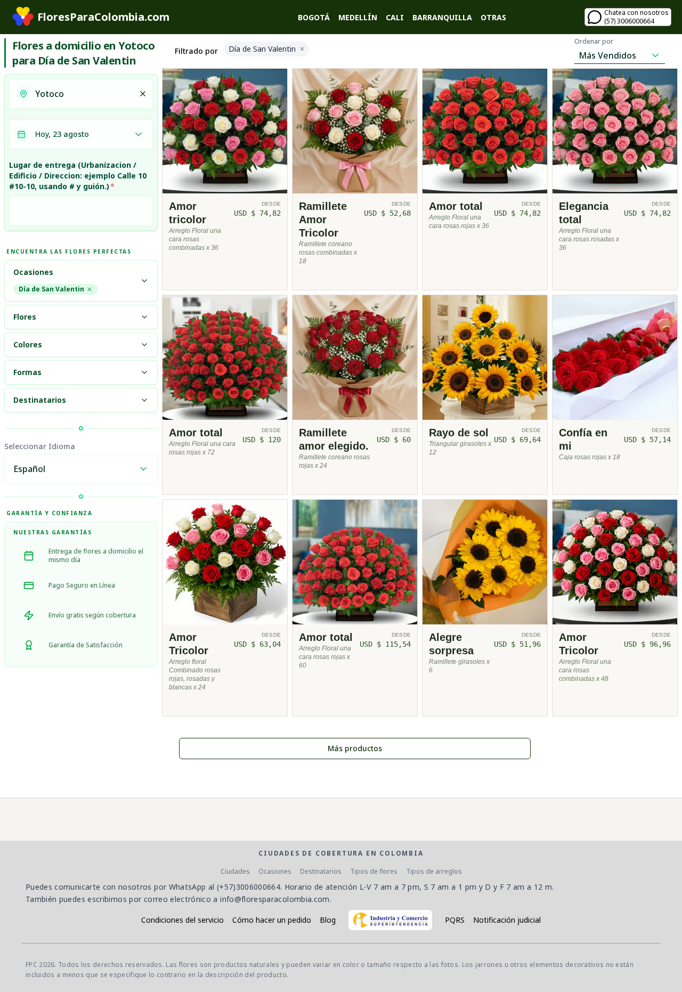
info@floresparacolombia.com (274, 899)
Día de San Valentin (51, 289)
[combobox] (83, 93)
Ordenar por (593, 41)
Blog (328, 920)
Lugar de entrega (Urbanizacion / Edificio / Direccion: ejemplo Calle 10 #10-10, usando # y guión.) (78, 175)
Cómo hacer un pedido (271, 920)
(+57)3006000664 (248, 887)
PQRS (455, 920)
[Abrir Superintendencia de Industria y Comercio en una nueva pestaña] (390, 920)
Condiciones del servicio (182, 920)
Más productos (355, 748)
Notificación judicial (507, 920)
